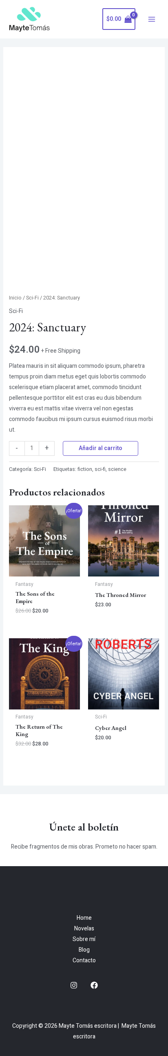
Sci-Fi (32, 298)
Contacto (84, 960)
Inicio (15, 298)
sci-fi (100, 469)
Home (84, 918)
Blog (84, 950)
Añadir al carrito (100, 448)
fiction (84, 469)
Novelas (84, 928)
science (117, 469)
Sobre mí (84, 939)
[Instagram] (73, 985)
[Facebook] (94, 985)
